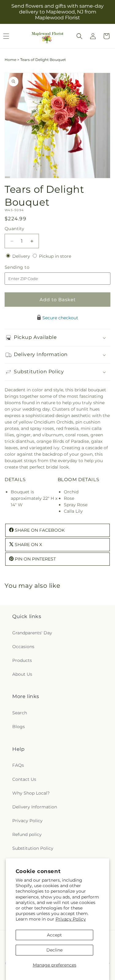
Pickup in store (55, 256)
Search (19, 713)
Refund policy (27, 834)
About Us (22, 674)
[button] (79, 36)
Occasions (23, 646)
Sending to (26, 267)
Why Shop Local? (31, 793)
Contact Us (24, 779)
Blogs (18, 726)
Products (22, 660)
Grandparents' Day (32, 633)
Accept (54, 935)
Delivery (21, 256)
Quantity (14, 228)
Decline (54, 950)
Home (10, 59)
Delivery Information (34, 807)
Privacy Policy (71, 919)
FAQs (18, 765)
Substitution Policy (32, 848)
